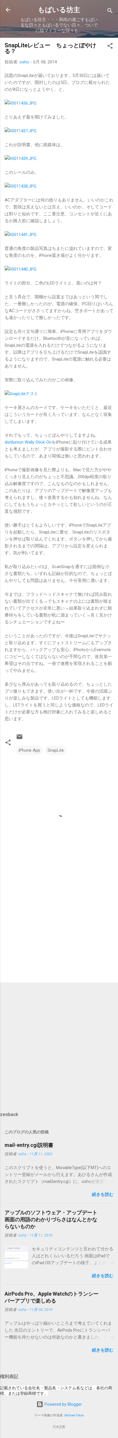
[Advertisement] (59, 933)
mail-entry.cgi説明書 (29, 1145)
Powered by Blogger (62, 1404)
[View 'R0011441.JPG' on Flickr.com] (20, 234)
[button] (110, 46)
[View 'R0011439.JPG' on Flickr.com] (20, 158)
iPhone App (29, 750)
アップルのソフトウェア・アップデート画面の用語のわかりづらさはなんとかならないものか (51, 1219)
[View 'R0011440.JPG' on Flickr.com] (20, 269)
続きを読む (102, 1194)
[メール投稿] (19, 738)
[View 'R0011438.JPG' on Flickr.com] (20, 186)
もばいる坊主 (59, 10)
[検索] (110, 11)
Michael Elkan (74, 1415)
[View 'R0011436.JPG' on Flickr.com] (20, 103)
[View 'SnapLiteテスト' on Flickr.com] (21, 393)
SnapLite (56, 750)
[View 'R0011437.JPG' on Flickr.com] (20, 130)
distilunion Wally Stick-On (28, 442)
